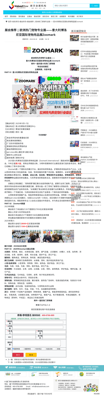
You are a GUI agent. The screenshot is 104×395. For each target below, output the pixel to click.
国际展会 (13, 16)
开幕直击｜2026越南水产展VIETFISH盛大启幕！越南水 (90, 132)
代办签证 (38, 349)
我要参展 (17, 349)
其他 (58, 349)
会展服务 (63, 16)
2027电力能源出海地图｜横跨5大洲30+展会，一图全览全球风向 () (86, 214)
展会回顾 (37, 16)
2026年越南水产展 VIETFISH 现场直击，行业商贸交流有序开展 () (86, 205)
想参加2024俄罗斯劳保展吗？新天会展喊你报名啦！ (33, 359)
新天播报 (71, 16)
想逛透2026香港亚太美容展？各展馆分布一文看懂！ (89, 120)
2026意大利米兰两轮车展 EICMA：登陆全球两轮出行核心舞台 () (84, 181)
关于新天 (80, 16)
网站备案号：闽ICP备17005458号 (40, 394)
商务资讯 (15, 21)
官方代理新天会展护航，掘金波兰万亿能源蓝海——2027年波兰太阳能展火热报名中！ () (86, 196)
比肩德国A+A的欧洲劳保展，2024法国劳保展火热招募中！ (35, 362)
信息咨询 (49, 349)
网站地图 (97, 394)
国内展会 (21, 16)
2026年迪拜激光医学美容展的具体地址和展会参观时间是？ (89, 68)
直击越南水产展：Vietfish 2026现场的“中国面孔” (89, 159)
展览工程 (54, 16)
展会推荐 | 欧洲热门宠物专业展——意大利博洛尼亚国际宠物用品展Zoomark (55, 21)
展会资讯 (23, 21)
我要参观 (28, 349)
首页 (6, 16)
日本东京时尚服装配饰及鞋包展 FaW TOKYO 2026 (89, 108)
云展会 (29, 16)
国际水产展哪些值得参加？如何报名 (89, 80)
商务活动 (45, 16)
